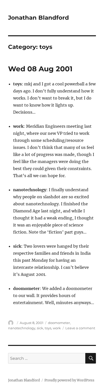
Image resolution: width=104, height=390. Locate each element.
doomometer (59, 323)
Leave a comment (80, 328)
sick (40, 328)
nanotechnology (21, 328)
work (57, 328)
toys (48, 328)
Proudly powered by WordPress (69, 380)
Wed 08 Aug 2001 (40, 68)
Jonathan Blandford (38, 17)
